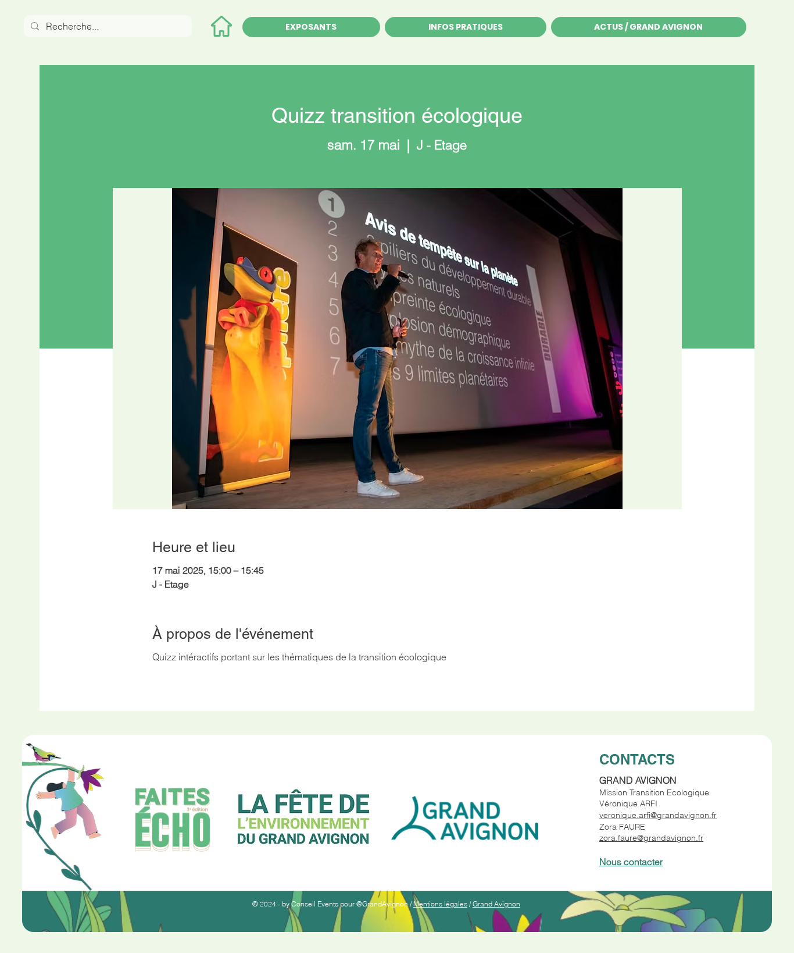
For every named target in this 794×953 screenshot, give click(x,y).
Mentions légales (440, 903)
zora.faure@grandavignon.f (649, 838)
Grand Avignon (496, 903)
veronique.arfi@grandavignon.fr (658, 815)
